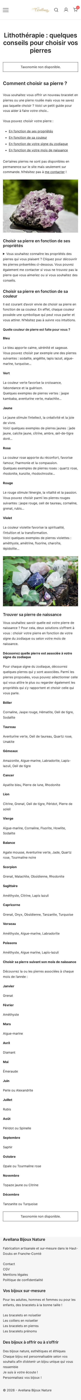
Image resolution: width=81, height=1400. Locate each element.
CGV (6, 1269)
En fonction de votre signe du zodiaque (38, 144)
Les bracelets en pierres (21, 1326)
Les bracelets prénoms (20, 1331)
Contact (9, 1264)
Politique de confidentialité (23, 1280)
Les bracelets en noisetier (22, 1315)
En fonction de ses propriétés (31, 131)
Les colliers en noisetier (20, 1320)
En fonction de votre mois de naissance (38, 150)
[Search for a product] (56, 9)
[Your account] (66, 9)
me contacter (55, 172)
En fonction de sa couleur (28, 137)
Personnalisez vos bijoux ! (22, 1377)
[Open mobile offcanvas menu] (5, 9)
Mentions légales (15, 1274)
